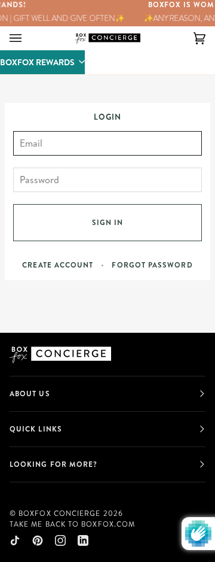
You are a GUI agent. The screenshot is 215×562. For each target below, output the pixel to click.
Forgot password (152, 265)
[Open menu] (27, 38)
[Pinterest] (37, 540)
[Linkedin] (83, 540)
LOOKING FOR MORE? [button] (53, 464)
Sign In (108, 222)
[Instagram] (60, 540)
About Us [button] (30, 393)
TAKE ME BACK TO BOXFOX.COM (72, 524)
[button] (42, 62)
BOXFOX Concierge (59, 513)
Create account (57, 265)
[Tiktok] (15, 540)
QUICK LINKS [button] (36, 429)
